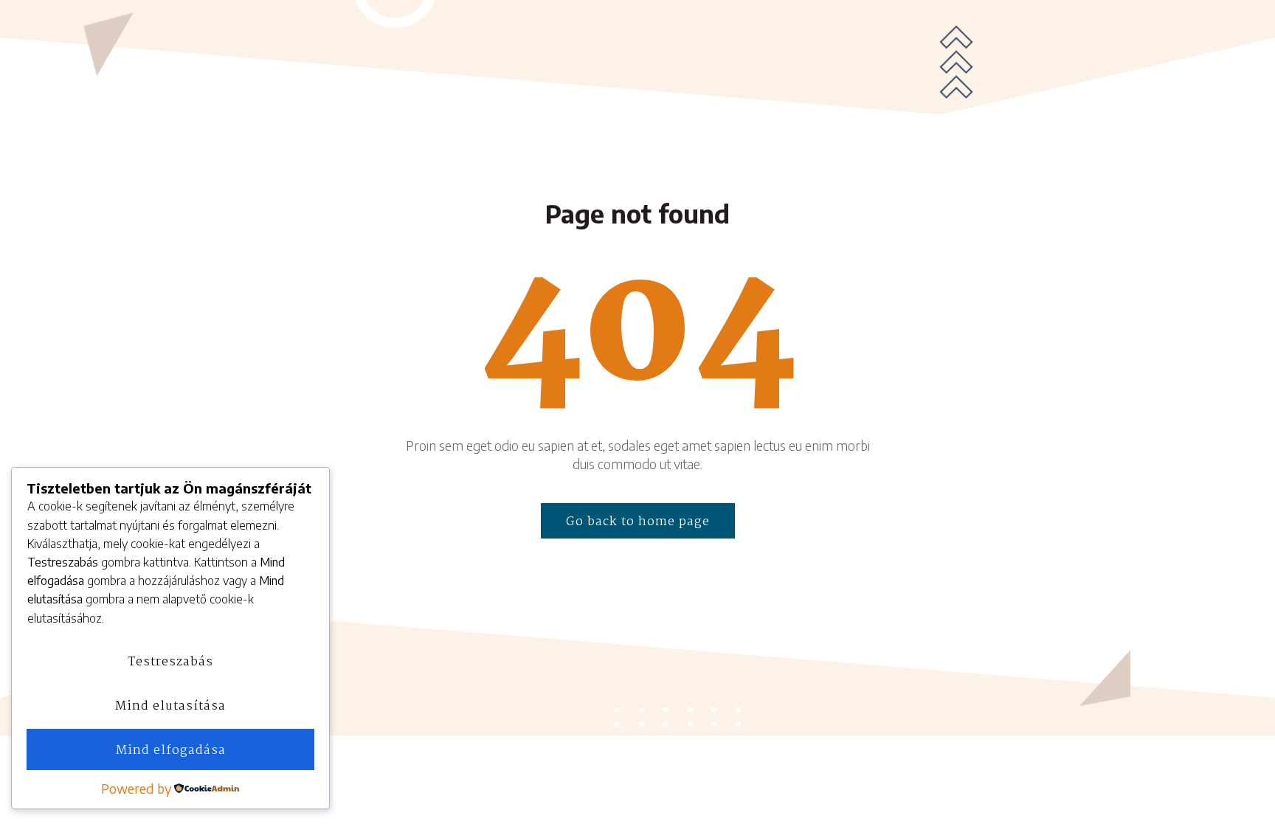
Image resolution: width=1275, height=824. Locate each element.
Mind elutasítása (170, 706)
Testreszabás (170, 662)
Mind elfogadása (171, 751)
